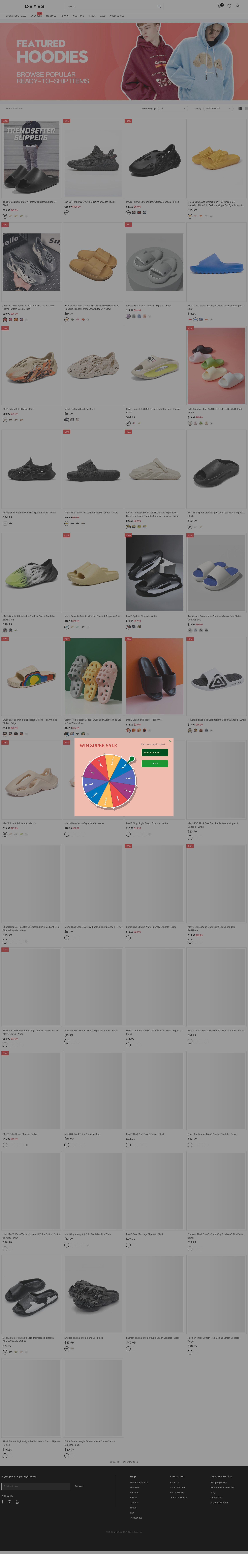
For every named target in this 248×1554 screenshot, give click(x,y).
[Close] (170, 741)
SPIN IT (154, 763)
